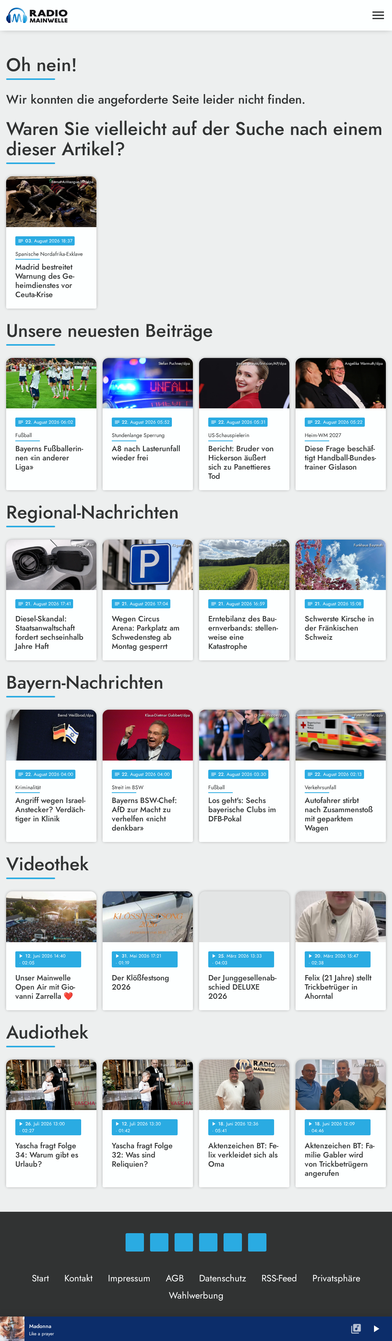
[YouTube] (208, 1242)
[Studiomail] (233, 1242)
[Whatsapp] (135, 1242)
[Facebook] (159, 1242)
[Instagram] (184, 1242)
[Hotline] (257, 1242)
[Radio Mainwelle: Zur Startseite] (187, 15)
